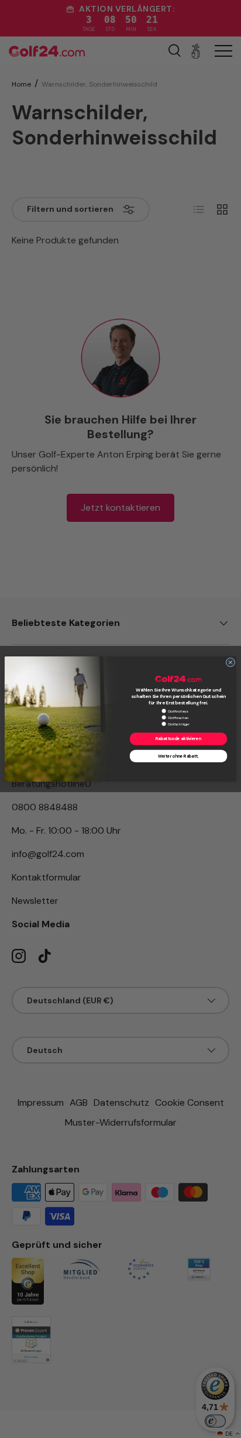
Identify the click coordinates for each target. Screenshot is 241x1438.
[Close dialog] (230, 662)
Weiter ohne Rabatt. (178, 756)
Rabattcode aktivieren (178, 739)
